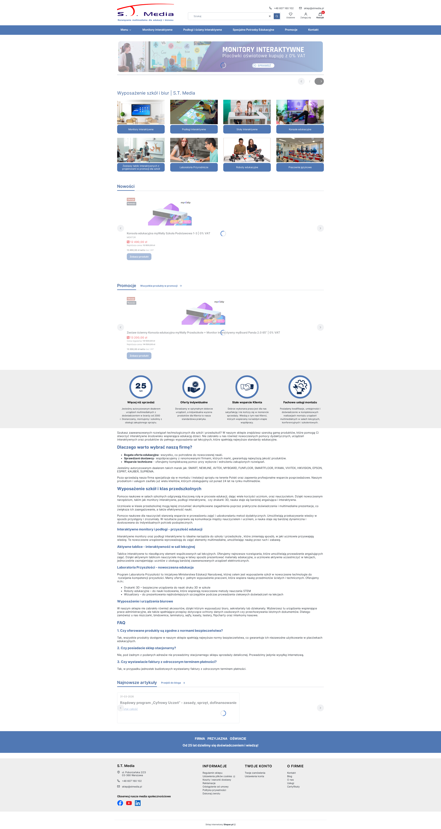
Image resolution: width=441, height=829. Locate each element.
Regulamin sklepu (212, 772)
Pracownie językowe (300, 167)
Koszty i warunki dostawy (217, 779)
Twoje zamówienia (255, 772)
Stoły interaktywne (247, 129)
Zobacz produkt (139, 256)
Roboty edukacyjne (247, 167)
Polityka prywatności (214, 790)
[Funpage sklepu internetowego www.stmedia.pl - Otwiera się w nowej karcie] (120, 803)
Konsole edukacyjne (300, 129)
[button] (277, 16)
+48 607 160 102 (284, 8)
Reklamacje (209, 783)
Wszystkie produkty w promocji (159, 285)
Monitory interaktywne (140, 129)
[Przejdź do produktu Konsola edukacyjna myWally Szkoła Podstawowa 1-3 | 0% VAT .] (170, 213)
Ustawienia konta (254, 776)
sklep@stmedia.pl (314, 8)
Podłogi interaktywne (194, 129)
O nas (290, 779)
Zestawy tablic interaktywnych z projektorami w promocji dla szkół (141, 167)
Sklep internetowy (219, 824)
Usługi (290, 783)
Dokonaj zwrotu (211, 793)
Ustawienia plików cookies (218, 776)
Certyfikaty (293, 786)
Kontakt (291, 772)
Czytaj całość (129, 709)
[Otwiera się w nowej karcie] (129, 803)
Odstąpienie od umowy (216, 786)
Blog (289, 776)
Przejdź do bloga (171, 682)
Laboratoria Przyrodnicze (194, 167)
